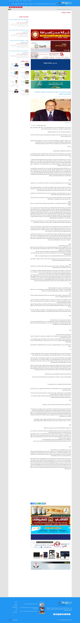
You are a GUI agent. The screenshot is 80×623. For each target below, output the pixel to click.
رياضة (16, 3)
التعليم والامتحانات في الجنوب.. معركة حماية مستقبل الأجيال (25, 77)
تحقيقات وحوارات (40, 3)
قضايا (19, 3)
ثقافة (13, 3)
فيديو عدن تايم (15, 612)
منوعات (34, 3)
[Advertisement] (50, 21)
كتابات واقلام (24, 61)
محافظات (31, 3)
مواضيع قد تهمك (23, 16)
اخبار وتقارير (15, 605)
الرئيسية (54, 3)
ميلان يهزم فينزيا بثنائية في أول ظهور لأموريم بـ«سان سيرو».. (28, 611)
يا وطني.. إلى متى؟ (15, 93)
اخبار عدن (50, 3)
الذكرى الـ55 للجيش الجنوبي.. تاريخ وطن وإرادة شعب (14, 86)
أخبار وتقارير (46, 3)
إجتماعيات (22, 3)
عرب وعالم (26, 3)
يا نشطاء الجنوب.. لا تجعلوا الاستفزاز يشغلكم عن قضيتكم (14, 77)
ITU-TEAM (10, 619)
